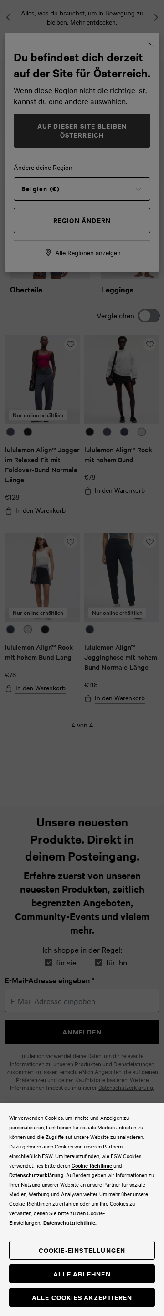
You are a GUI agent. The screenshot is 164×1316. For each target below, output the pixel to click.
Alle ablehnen (82, 1273)
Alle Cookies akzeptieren (82, 1297)
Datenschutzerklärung (36, 1174)
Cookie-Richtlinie (92, 1165)
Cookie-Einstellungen (82, 1250)
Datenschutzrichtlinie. (70, 1222)
